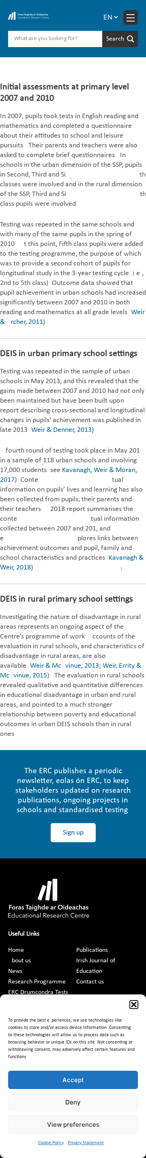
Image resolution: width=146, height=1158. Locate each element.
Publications (92, 950)
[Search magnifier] (120, 39)
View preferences (73, 1124)
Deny (73, 1102)
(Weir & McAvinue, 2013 (63, 666)
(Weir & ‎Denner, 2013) (61, 430)
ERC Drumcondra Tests (38, 992)
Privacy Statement (86, 1143)
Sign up (73, 833)
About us (19, 960)
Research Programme (37, 982)
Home (16, 950)
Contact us (90, 982)
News (15, 971)
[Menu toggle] (130, 17)
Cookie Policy (51, 1143)
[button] (134, 1005)
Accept (73, 1080)
